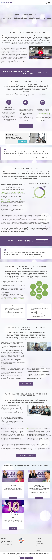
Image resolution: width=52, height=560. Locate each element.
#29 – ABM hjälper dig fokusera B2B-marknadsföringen (39, 485)
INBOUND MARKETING (26, 14)
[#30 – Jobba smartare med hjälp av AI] (13, 475)
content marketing (38, 402)
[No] (50, 556)
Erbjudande (38, 541)
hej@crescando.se (8, 542)
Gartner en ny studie (6, 208)
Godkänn (22, 558)
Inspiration (38, 550)
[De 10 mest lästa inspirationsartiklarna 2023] (13, 506)
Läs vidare (13, 497)
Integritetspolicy (29, 558)
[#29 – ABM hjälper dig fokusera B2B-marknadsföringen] (39, 475)
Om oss (37, 545)
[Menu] (49, 3)
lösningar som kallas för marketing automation (14, 298)
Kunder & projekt (39, 543)
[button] (42, 72)
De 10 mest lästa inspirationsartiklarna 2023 (13, 516)
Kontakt (37, 548)
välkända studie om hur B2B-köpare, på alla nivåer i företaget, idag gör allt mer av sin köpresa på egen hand (12, 192)
